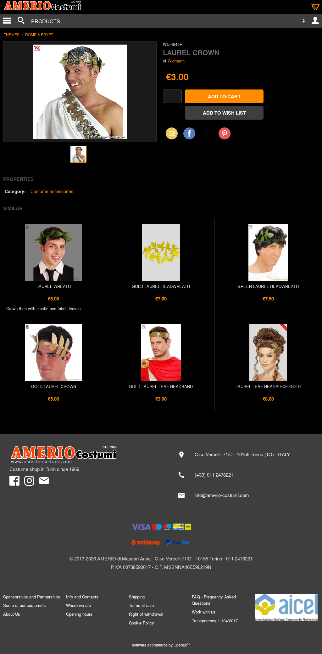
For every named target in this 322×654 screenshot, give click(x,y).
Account (315, 21)
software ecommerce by (161, 644)
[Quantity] (172, 96)
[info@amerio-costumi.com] (243, 495)
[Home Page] (82, 455)
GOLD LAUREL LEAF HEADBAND (161, 386)
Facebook (189, 133)
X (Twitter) (207, 135)
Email (170, 133)
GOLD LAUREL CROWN (53, 386)
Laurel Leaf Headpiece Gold (268, 386)
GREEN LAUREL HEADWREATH (268, 286)
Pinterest (224, 133)
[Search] (21, 21)
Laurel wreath (53, 286)
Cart (315, 7)
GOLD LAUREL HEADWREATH (161, 286)
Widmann (176, 61)
